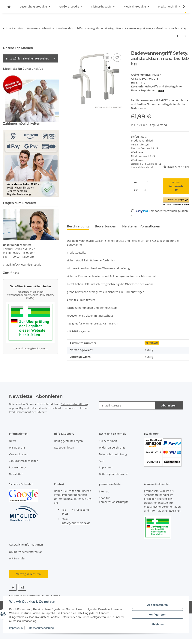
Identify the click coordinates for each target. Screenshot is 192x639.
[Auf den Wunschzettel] (117, 57)
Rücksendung (17, 467)
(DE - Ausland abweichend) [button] (147, 165)
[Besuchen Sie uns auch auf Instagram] (22, 587)
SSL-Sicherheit (108, 441)
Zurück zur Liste (14, 28)
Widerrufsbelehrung (112, 447)
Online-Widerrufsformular (25, 552)
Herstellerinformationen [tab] (141, 226)
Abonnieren (168, 405)
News (12, 441)
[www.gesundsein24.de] (9, 6)
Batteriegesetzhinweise (113, 474)
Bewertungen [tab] (105, 226)
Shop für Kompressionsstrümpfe (113, 500)
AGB (101, 461)
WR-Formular (17, 558)
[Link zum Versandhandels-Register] (30, 322)
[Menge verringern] (135, 182)
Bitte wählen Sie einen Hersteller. (27, 58)
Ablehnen (157, 624)
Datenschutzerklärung (40, 627)
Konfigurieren (157, 614)
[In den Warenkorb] (70, 48)
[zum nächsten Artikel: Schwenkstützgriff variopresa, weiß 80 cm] (185, 36)
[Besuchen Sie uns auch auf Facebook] (13, 587)
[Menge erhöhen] (145, 190)
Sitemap (104, 491)
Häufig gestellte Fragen (68, 441)
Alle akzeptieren (157, 604)
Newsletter (16, 474)
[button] (181, 6)
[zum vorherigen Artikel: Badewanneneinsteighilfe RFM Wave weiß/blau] (177, 36)
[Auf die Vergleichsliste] (107, 57)
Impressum (16, 627)
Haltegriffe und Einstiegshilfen (164, 86)
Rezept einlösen (64, 447)
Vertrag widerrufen (28, 574)
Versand (162, 125)
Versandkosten (18, 454)
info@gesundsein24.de (26, 264)
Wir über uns (17, 447)
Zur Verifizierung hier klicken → (30, 348)
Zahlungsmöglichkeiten (23, 461)
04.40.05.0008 (152, 343)
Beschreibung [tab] (78, 226)
